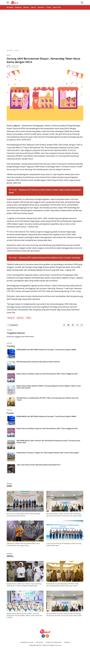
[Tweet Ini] (68, 325)
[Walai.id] (14, 2)
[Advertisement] (45, 30)
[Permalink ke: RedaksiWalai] (8, 66)
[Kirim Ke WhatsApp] (81, 325)
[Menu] (8, 2)
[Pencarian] (82, 2)
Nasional (20, 318)
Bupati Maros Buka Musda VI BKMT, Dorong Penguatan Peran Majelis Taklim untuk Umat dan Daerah (24, 615)
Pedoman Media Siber (54, 642)
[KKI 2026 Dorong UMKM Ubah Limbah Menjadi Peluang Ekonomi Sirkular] (25, 501)
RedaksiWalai (15, 66)
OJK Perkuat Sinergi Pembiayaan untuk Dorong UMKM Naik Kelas (63, 544)
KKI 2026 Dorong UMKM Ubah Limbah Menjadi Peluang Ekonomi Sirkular (23, 515)
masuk (17, 336)
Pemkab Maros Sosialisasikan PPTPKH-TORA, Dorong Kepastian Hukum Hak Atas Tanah (62, 585)
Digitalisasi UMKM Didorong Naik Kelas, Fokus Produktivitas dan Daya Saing (23, 544)
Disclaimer (39, 642)
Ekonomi (11, 318)
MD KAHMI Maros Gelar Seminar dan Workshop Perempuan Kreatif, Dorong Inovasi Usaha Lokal (64, 515)
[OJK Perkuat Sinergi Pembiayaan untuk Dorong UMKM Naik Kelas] (64, 531)
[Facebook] (43, 636)
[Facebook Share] (64, 325)
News (9, 55)
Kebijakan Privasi (27, 642)
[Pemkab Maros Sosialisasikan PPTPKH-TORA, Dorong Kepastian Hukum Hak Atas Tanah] (64, 571)
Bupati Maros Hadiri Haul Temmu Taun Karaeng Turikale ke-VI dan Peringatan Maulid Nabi (24, 585)
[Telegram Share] (77, 325)
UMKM (28, 318)
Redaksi (67, 642)
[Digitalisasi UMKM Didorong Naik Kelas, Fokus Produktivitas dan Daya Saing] (25, 531)
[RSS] (47, 636)
